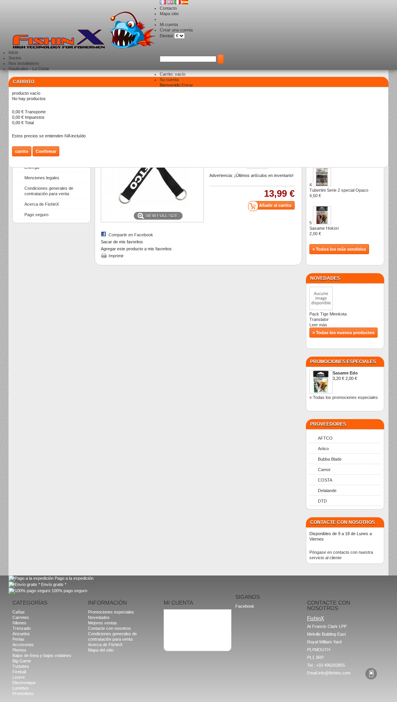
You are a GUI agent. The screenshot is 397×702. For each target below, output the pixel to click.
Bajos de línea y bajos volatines (41, 655)
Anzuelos (21, 633)
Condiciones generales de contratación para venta (48, 191)
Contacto (168, 8)
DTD (322, 501)
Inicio (13, 52)
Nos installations (24, 63)
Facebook (244, 606)
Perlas (18, 639)
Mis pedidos (178, 615)
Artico (323, 448)
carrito (23, 82)
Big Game (21, 661)
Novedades (325, 278)
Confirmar (46, 151)
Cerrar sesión (180, 637)
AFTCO (325, 438)
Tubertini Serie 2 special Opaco (338, 193)
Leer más (318, 324)
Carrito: (172, 74)
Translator (322, 319)
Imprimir (116, 255)
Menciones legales (41, 177)
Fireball (19, 671)
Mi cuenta (169, 24)
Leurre (18, 677)
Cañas (18, 612)
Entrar (187, 85)
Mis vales (176, 631)
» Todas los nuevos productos (343, 332)
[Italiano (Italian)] (178, 2)
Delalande (327, 490)
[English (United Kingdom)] (170, 2)
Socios (15, 57)
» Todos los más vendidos (339, 249)
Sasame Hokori (323, 231)
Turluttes (20, 666)
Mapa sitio (169, 13)
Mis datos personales (187, 626)
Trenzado (21, 628)
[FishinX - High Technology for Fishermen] (84, 31)
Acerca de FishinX (41, 204)
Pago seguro (36, 214)
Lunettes (20, 688)
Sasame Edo (345, 373)
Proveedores (328, 424)
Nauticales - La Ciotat (29, 68)
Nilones (19, 623)
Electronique (24, 682)
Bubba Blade (330, 459)
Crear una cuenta (176, 30)
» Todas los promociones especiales (343, 397)
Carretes (20, 617)
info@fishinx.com (334, 673)
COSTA (325, 480)
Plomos (19, 650)
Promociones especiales (343, 361)
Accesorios (23, 644)
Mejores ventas (102, 623)
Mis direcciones (182, 621)
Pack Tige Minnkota (328, 314)
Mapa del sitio (101, 650)
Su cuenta (169, 79)
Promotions (23, 693)
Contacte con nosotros (109, 628)
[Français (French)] (163, 2)
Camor (324, 469)
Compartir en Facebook (131, 234)
